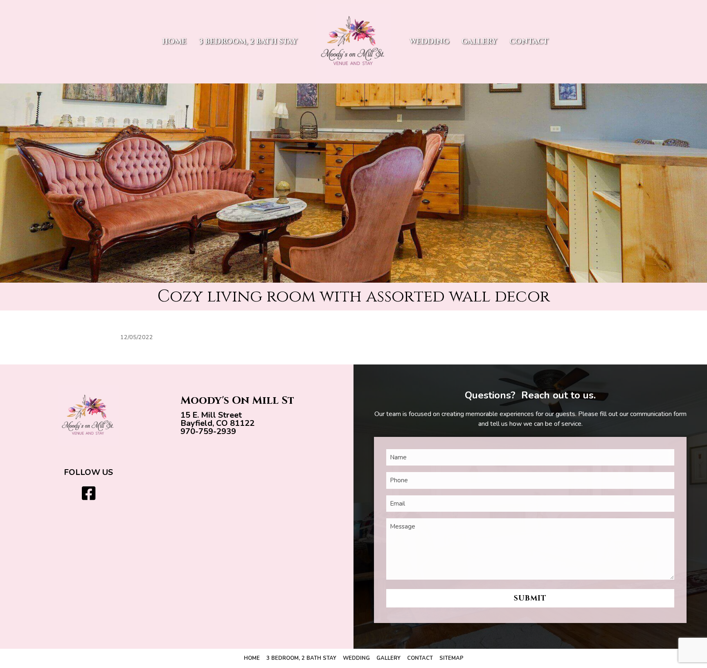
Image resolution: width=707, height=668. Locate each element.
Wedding (429, 41)
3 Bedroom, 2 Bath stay (248, 41)
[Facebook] (88, 494)
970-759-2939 (208, 431)
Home (174, 41)
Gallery (479, 41)
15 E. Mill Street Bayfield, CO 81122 (217, 419)
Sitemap (451, 658)
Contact (529, 41)
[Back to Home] (353, 41)
